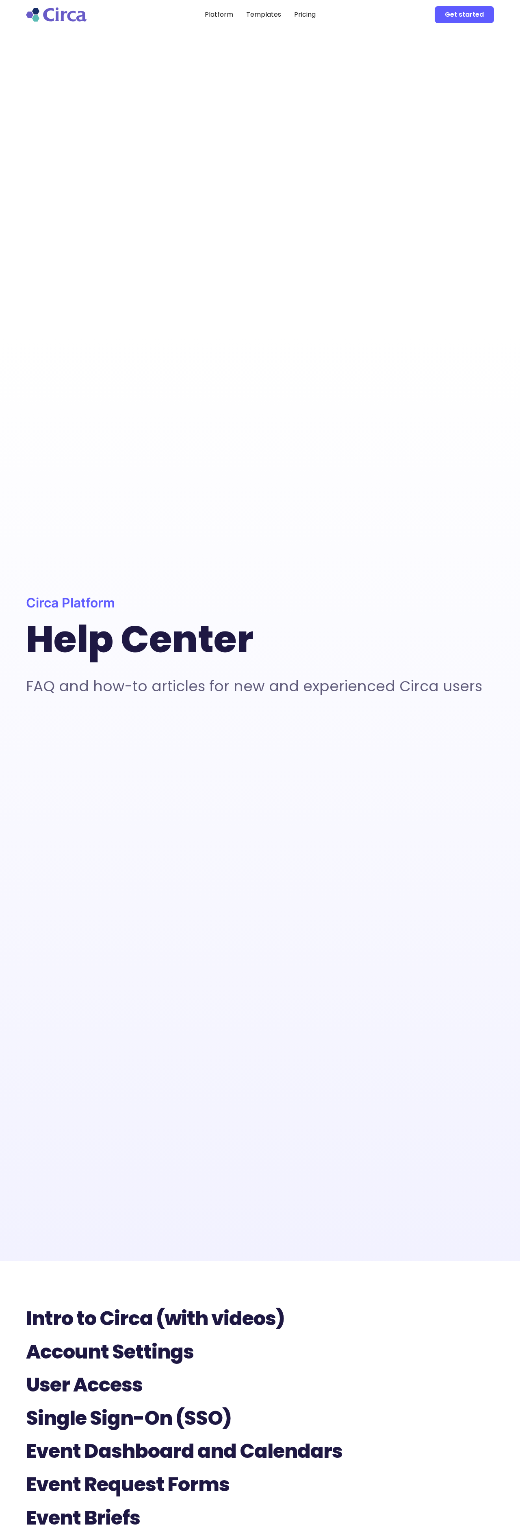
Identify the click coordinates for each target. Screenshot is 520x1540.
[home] (75, 14)
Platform (219, 14)
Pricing (305, 14)
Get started (464, 14)
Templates (263, 14)
